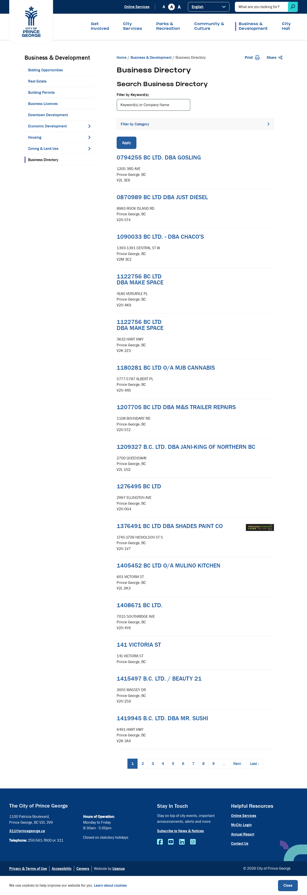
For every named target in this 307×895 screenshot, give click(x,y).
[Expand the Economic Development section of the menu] (89, 126)
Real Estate (37, 81)
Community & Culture (209, 26)
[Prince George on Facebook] (160, 842)
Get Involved (100, 26)
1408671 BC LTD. (140, 605)
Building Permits (41, 92)
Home (122, 57)
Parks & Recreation (168, 26)
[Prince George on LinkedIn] (182, 842)
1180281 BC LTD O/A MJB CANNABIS (166, 367)
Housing (34, 137)
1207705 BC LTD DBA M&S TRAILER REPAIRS (176, 407)
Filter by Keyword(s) (133, 94)
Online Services (136, 6)
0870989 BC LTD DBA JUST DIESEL (162, 197)
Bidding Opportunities (45, 70)
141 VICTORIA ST (139, 644)
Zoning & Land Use (43, 148)
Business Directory (43, 159)
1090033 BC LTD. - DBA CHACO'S (160, 236)
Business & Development (253, 26)
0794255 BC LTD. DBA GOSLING (159, 157)
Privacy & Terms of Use (28, 868)
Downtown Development (48, 115)
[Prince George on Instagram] (193, 842)
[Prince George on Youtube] (171, 842)
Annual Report (242, 834)
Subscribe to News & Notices (180, 831)
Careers (82, 868)
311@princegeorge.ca (27, 831)
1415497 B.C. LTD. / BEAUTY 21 (159, 678)
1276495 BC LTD (139, 486)
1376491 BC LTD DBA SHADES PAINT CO (170, 526)
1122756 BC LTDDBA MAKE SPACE (140, 279)
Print (249, 57)
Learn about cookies (110, 885)
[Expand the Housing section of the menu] (89, 137)
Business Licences (43, 103)
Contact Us (239, 843)
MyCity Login (241, 825)
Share (271, 57)
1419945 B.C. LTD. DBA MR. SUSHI (162, 718)
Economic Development (47, 126)
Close (287, 885)
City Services (132, 26)
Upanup (118, 868)
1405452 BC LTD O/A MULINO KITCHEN (168, 565)
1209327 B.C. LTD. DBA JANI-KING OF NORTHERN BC (186, 447)
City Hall (286, 26)
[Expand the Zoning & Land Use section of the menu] (89, 148)
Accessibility (62, 868)
